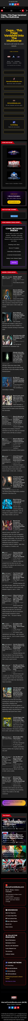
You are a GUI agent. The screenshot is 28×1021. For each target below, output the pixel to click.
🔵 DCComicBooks (10, 971)
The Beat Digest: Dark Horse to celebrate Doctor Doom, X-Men (18, 719)
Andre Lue (16, 602)
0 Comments (21, 828)
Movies (5, 819)
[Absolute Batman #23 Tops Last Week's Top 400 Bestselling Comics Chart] (7, 648)
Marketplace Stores (10, 943)
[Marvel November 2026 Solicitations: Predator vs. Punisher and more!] (7, 339)
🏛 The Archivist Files (11, 918)
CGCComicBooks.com (14, 202)
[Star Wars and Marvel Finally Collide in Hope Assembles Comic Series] (7, 669)
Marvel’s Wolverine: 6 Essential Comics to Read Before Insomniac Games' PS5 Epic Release (18, 419)
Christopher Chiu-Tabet (19, 721)
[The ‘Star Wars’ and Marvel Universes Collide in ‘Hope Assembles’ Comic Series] (7, 761)
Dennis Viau (17, 279)
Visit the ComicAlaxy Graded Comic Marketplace (13, 802)
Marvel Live (8, 924)
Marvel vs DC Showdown (12, 945)
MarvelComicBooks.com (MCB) (14, 1002)
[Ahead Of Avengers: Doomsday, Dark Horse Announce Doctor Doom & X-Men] (7, 460)
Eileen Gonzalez (17, 763)
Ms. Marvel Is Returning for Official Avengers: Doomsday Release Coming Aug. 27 (18, 380)
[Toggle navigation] (11, 11)
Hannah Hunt (17, 295)
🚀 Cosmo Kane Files (11, 915)
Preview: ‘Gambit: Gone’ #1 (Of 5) (13, 865)
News (5, 862)
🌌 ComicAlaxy (9, 965)
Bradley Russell (7, 489)
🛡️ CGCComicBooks (11, 974)
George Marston (17, 362)
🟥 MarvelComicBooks (11, 968)
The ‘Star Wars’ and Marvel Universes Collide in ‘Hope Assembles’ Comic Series (18, 759)
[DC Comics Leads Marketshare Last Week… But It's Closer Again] (7, 627)
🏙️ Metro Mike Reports (11, 921)
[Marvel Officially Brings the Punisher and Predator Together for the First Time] (7, 317)
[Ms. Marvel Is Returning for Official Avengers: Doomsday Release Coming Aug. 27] (7, 381)
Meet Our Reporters (11, 913)
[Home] (2, 11)
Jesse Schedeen (17, 423)
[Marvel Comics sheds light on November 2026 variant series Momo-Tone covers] (7, 400)
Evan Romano (17, 739)
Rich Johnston (17, 461)
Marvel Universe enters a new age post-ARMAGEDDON (19, 501)
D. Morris (16, 341)
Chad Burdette (17, 696)
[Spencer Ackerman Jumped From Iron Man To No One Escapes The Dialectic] (7, 556)
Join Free (14, 262)
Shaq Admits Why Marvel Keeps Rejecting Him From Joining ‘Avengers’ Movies (13, 836)
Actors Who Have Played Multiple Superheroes (12, 851)
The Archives (9, 951)
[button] (20, 10)
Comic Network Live (11, 948)
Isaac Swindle (17, 503)
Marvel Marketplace (11, 940)
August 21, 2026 (8, 826)
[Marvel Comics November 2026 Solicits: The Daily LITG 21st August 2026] (7, 781)
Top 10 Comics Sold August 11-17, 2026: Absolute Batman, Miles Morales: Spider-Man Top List (18, 576)
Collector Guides (10, 954)
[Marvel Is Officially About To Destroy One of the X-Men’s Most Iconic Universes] (7, 294)
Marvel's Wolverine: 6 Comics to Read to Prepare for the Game (18, 440)
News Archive (9, 927)
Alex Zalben (16, 580)
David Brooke (17, 401)
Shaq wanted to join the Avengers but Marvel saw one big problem (13, 822)
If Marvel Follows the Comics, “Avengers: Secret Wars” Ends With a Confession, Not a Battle (18, 598)
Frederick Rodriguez (18, 529)
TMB (15, 670)
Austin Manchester (18, 384)
